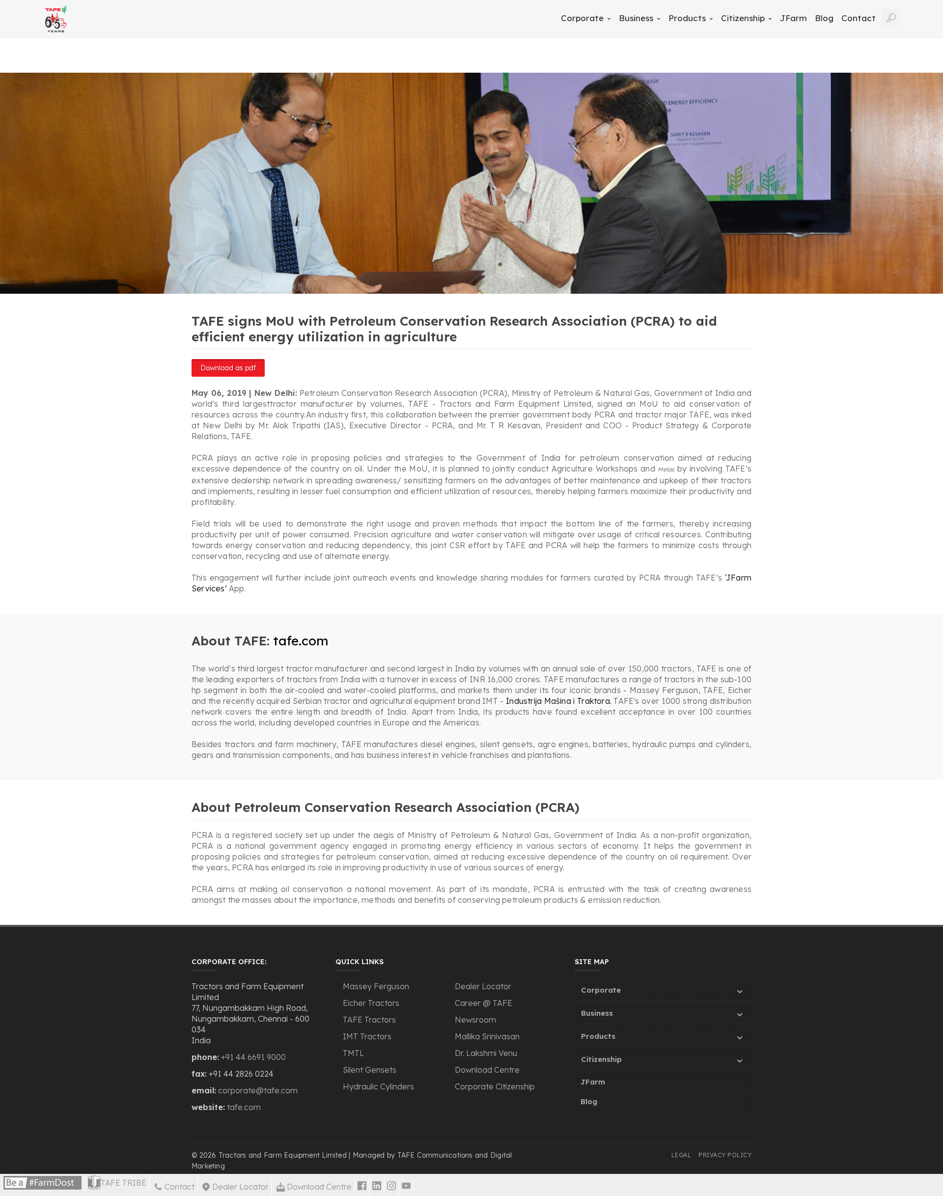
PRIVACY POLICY (724, 1155)
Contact (858, 18)
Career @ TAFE (483, 1003)
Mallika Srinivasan (487, 1036)
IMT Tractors (367, 1036)
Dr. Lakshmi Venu (486, 1053)
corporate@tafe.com (258, 1090)
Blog (824, 18)
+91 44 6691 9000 (253, 1057)
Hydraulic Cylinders (378, 1086)
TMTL (353, 1053)
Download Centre (487, 1070)
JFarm (793, 18)
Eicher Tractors (371, 1003)
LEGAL (681, 1155)
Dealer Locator (483, 986)
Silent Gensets (369, 1070)
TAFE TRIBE (123, 1183)
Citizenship (744, 18)
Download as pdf (228, 367)
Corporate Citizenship (495, 1086)
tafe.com (300, 641)
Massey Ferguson (376, 986)
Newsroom (475, 1020)
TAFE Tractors (369, 1020)
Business (637, 18)
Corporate (583, 18)
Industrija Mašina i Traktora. (558, 701)
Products (688, 18)
